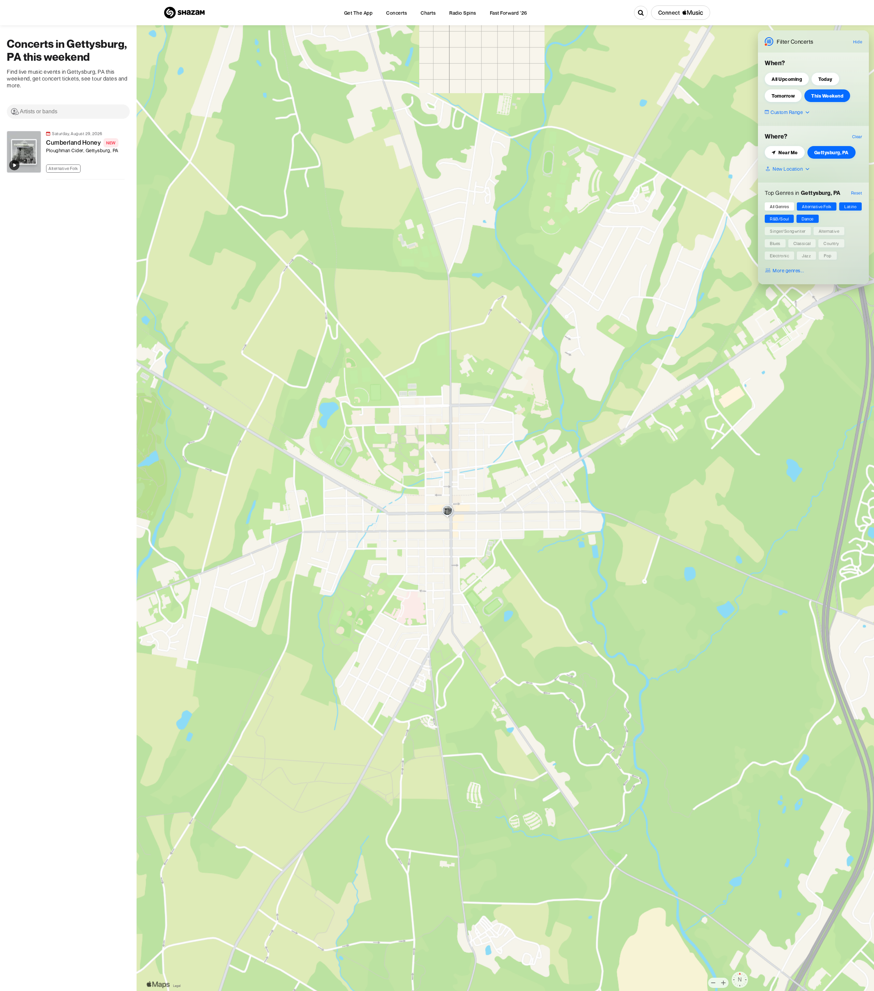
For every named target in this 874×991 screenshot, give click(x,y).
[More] (122, 167)
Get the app (358, 13)
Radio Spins (462, 13)
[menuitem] (358, 13)
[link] (65, 151)
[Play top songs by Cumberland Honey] (14, 165)
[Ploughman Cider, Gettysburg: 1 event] (447, 512)
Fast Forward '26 (508, 13)
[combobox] (68, 111)
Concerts (396, 13)
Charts (428, 13)
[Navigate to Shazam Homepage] (184, 12)
